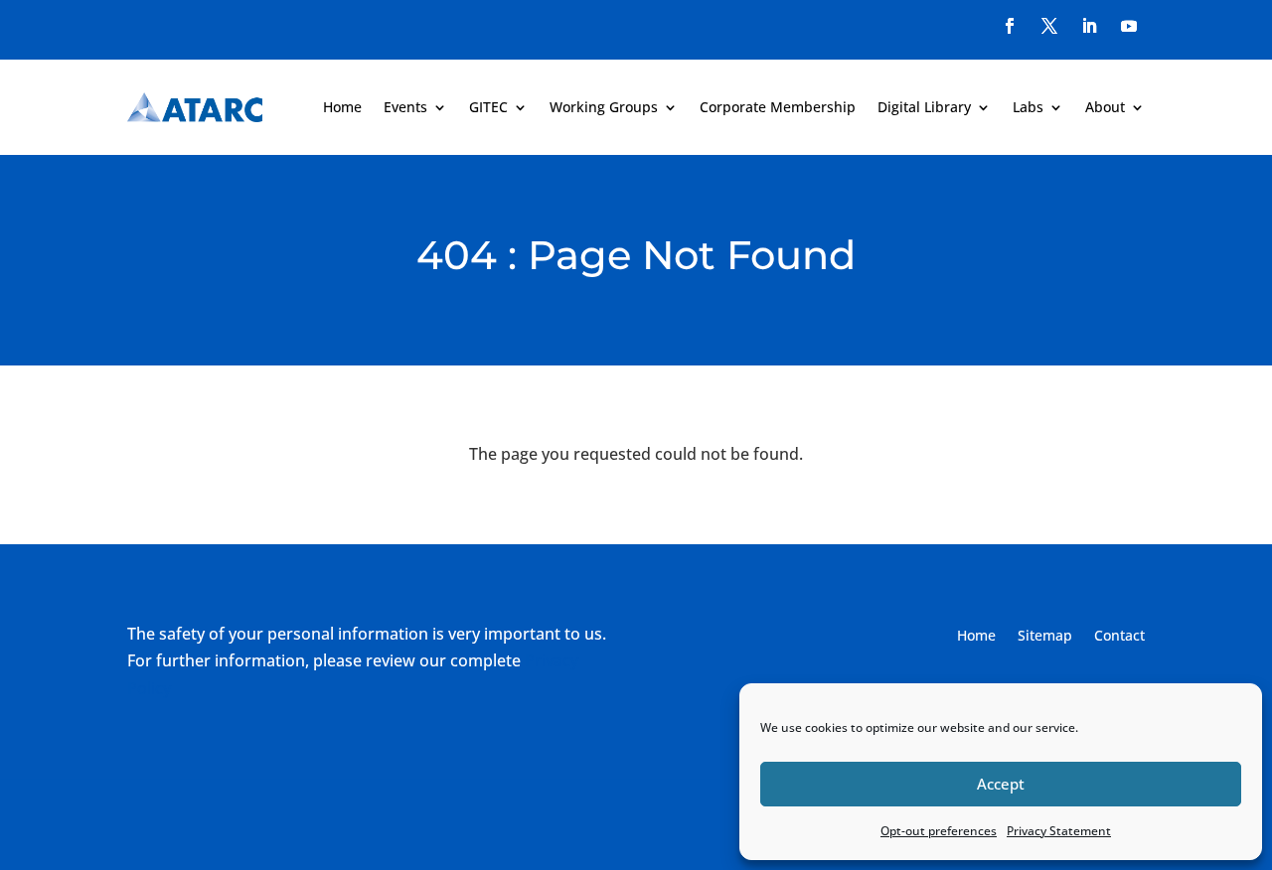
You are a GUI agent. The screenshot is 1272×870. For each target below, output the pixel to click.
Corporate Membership (778, 106)
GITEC (488, 106)
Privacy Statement (1059, 830)
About (1105, 106)
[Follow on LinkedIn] (1089, 26)
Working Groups (604, 106)
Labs (1028, 106)
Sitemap (1045, 637)
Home (342, 106)
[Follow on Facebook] (1010, 26)
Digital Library (924, 106)
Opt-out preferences (938, 830)
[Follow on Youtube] (1129, 26)
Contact (1119, 637)
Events (405, 106)
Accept (1001, 784)
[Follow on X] (1049, 26)
